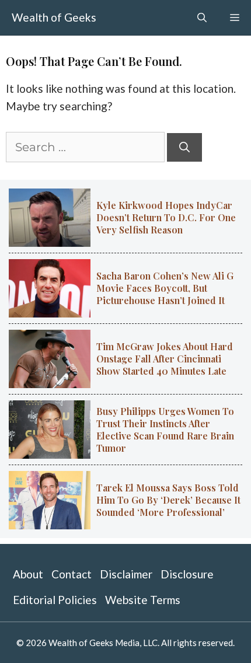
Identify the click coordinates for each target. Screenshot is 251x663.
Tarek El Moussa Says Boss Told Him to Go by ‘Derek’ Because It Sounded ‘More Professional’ (168, 499)
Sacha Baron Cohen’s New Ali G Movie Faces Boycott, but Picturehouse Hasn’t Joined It (164, 288)
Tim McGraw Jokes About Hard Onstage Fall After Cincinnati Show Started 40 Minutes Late (164, 358)
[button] (202, 17)
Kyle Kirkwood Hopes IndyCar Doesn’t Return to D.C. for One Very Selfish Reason (166, 217)
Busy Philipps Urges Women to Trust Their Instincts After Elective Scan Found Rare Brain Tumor (165, 429)
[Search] (184, 147)
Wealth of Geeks (54, 17)
